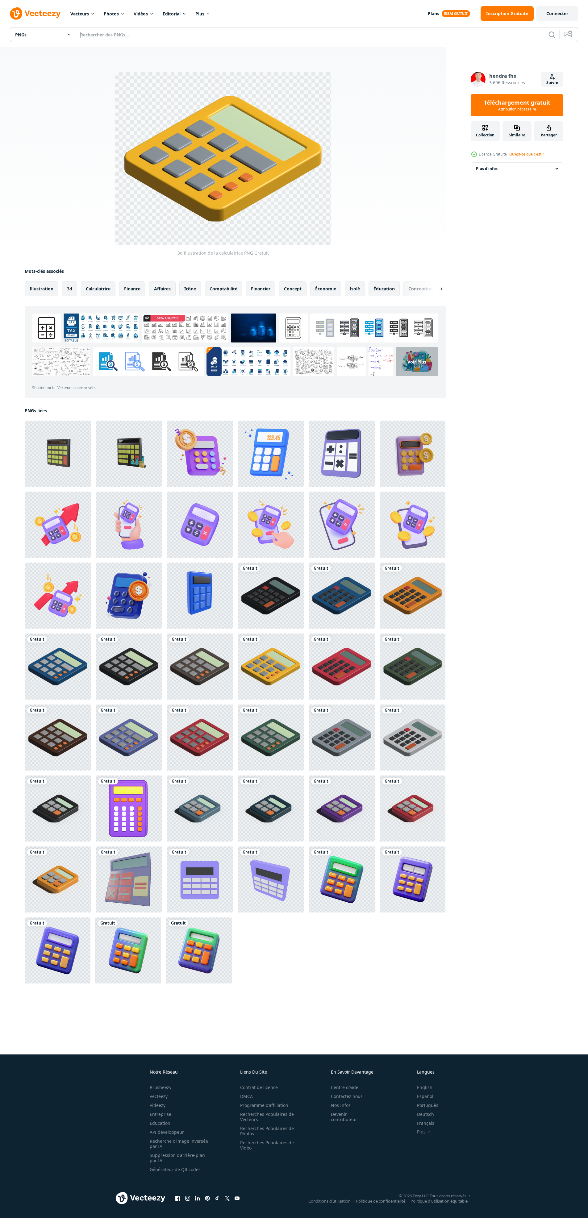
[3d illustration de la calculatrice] (58, 667)
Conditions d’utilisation (329, 1200)
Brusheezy (160, 1087)
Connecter (557, 13)
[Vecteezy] (35, 13)
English (424, 1087)
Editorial (172, 14)
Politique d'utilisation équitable (439, 1200)
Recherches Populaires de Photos (267, 1131)
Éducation (160, 1123)
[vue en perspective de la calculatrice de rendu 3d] (271, 879)
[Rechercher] (552, 34)
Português (427, 1105)
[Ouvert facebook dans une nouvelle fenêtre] (177, 1197)
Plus (199, 14)
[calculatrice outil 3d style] (412, 879)
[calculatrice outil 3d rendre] (199, 950)
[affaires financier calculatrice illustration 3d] (412, 454)
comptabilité (223, 289)
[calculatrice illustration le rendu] (200, 596)
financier (260, 289)
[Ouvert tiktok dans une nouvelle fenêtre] (217, 1197)
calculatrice (98, 289)
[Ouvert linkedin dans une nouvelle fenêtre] (197, 1197)
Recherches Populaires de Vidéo (267, 1145)
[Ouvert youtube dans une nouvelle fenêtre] (237, 1197)
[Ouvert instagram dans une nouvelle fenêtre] (187, 1197)
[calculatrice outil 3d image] (342, 879)
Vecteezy (159, 1096)
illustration (41, 289)
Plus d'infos (487, 168)
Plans (433, 13)
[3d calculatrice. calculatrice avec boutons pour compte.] (412, 525)
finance (132, 289)
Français (425, 1123)
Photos (111, 14)
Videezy (157, 1105)
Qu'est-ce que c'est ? (526, 154)
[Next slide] (436, 288)
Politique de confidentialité (380, 1200)
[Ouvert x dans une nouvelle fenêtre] (227, 1197)
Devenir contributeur (344, 1116)
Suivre (552, 82)
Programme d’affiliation (264, 1105)
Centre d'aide (344, 1087)
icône (190, 289)
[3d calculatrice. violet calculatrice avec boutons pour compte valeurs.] (58, 525)
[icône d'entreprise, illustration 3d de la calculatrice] (200, 454)
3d (69, 289)
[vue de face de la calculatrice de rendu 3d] (200, 879)
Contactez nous (347, 1096)
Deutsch (425, 1114)
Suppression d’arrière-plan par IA (177, 1157)
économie (325, 289)
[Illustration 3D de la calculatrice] (271, 596)
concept (293, 289)
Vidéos (141, 14)
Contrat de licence (259, 1087)
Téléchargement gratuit (517, 105)
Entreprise (160, 1114)
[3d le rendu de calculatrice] (129, 808)
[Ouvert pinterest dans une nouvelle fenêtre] (207, 1197)
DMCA (246, 1096)
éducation (384, 289)
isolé (355, 289)
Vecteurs (79, 14)
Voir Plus (416, 361)
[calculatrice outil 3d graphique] (57, 950)
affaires (162, 289)
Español (425, 1096)
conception (420, 289)
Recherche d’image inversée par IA (179, 1143)
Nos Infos (341, 1105)
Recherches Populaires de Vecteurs (267, 1116)
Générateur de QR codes (175, 1169)
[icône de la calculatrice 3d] (58, 454)
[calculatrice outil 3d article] (128, 950)
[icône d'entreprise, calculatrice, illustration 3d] (129, 596)
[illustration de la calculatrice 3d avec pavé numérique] (129, 879)
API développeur (167, 1132)
